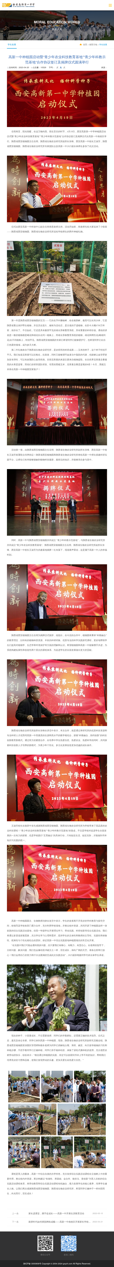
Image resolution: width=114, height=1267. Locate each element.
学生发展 (12, 44)
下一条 (15, 1221)
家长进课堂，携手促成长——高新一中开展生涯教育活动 (56, 1213)
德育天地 (93, 44)
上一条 (15, 1213)
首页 (85, 44)
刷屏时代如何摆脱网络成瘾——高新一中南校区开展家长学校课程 (61, 1221)
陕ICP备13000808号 (32, 1263)
